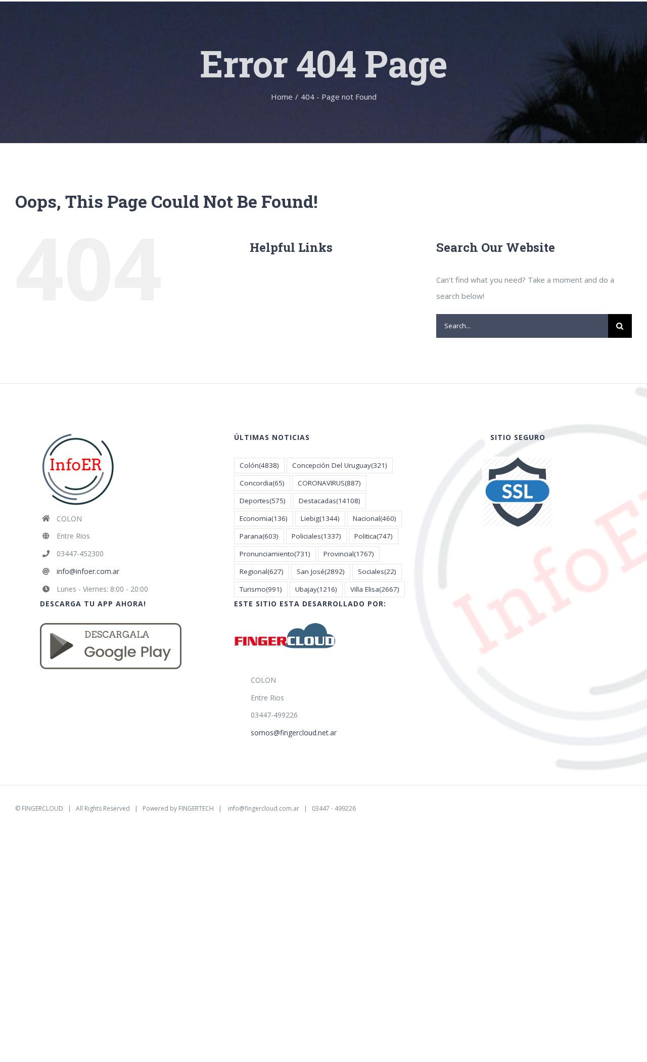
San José (321, 571)
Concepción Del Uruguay (339, 465)
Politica (373, 536)
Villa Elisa (374, 589)
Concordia (262, 483)
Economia (264, 518)
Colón (259, 465)
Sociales (377, 571)
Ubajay (316, 589)
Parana (259, 536)
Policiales (316, 536)
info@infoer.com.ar (88, 571)
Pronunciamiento (275, 553)
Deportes (263, 500)
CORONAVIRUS (329, 483)
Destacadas (329, 500)
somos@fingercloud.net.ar (294, 732)
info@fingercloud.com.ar (263, 808)
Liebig (320, 518)
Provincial (349, 553)
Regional (262, 571)
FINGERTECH (196, 808)
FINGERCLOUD (42, 808)
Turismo (261, 589)
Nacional (374, 518)
